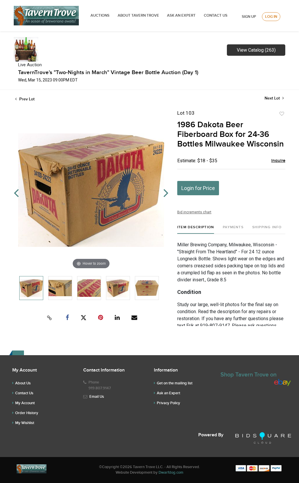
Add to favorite (281, 114)
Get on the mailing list (174, 383)
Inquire (278, 160)
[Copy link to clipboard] (49, 317)
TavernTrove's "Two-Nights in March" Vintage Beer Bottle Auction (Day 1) (108, 72)
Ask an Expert (168, 393)
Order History (26, 413)
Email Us (96, 396)
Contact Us (215, 15)
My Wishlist (24, 423)
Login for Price (198, 188)
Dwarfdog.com (171, 472)
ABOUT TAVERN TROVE (139, 15)
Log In (271, 16)
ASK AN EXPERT (181, 15)
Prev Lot (26, 99)
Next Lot (273, 98)
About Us (23, 383)
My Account (25, 403)
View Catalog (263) (256, 50)
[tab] (195, 229)
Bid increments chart (194, 212)
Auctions (100, 15)
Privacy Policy (168, 403)
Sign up (249, 16)
